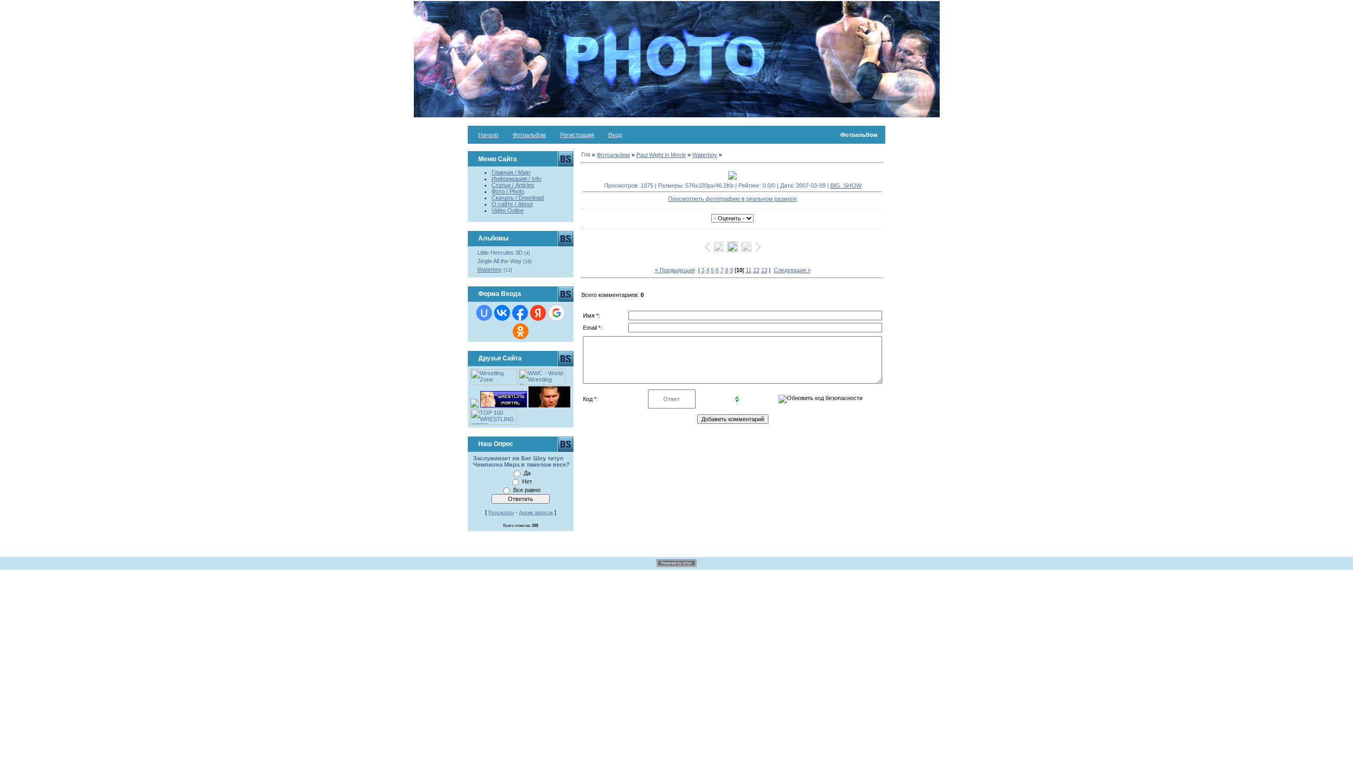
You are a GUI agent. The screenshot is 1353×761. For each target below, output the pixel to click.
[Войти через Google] (556, 312)
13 (764, 270)
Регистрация (577, 135)
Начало (488, 135)
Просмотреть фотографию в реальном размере (732, 199)
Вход (615, 135)
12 (756, 270)
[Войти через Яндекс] (538, 313)
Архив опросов (536, 512)
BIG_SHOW (845, 185)
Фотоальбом (529, 135)
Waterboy (489, 269)
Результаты (501, 512)
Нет (527, 481)
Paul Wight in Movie (661, 155)
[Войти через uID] (484, 313)
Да (527, 473)
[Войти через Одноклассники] (521, 331)
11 (749, 270)
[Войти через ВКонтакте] (502, 313)
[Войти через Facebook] (520, 313)
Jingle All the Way (499, 261)
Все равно (527, 490)
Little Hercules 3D (500, 252)
